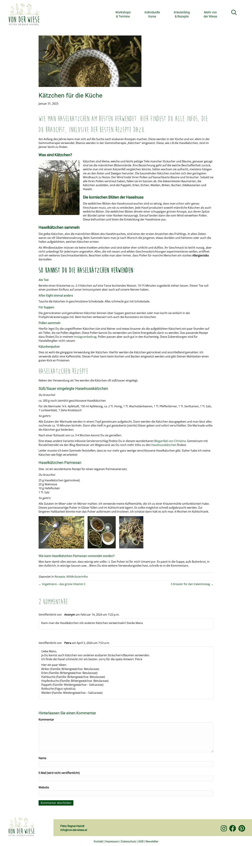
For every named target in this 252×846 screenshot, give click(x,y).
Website (44, 787)
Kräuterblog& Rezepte (182, 14)
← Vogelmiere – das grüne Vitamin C (62, 584)
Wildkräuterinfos (77, 576)
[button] (234, 12)
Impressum (112, 841)
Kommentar (46, 719)
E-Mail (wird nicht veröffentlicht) (59, 773)
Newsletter (152, 841)
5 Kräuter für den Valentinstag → (192, 584)
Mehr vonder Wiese (210, 14)
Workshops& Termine (123, 14)
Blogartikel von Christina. (170, 441)
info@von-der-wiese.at (73, 830)
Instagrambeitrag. (85, 337)
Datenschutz (128, 841)
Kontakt (98, 841)
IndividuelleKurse (152, 14)
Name (42, 758)
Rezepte (59, 576)
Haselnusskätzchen (163, 445)
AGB (140, 841)
